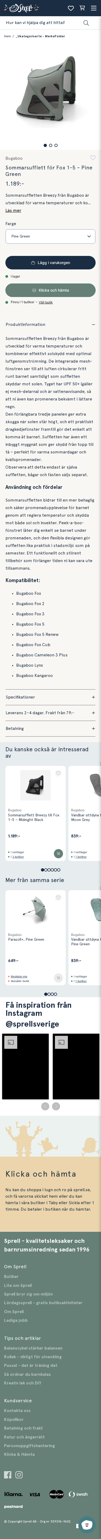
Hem (7, 36)
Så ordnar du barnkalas (27, 1374)
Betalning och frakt (23, 1428)
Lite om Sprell (18, 1285)
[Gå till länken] (7, 1475)
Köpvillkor (14, 1419)
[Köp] (58, 853)
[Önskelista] (71, 8)
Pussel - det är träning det (30, 1365)
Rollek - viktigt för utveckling (33, 1357)
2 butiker (18, 856)
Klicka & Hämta (19, 1454)
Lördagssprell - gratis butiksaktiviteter (43, 1303)
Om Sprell (14, 1312)
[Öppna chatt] (87, 1525)
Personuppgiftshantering (29, 1446)
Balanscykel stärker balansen (33, 1348)
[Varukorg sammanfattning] (82, 8)
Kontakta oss (17, 1410)
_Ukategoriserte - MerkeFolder (40, 36)
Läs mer (13, 210)
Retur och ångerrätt (24, 1437)
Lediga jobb (16, 1320)
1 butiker (81, 856)
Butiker (11, 1276)
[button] (45, 145)
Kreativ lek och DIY (22, 1383)
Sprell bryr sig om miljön (28, 1294)
